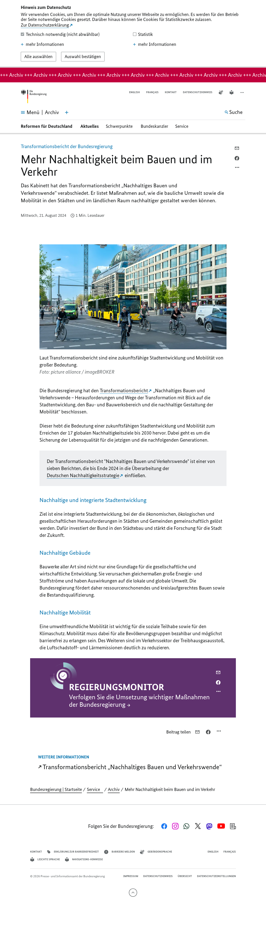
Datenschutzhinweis (197, 92)
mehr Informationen (45, 44)
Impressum (130, 876)
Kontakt (171, 92)
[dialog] (133, 34)
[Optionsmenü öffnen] (237, 168)
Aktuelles (89, 126)
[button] (242, 92)
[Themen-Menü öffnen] (67, 112)
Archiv (114, 789)
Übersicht (185, 876)
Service (183, 126)
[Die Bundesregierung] (34, 96)
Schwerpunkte (120, 126)
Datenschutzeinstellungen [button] (216, 876)
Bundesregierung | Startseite (56, 789)
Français (152, 92)
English (134, 92)
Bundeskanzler (154, 126)
